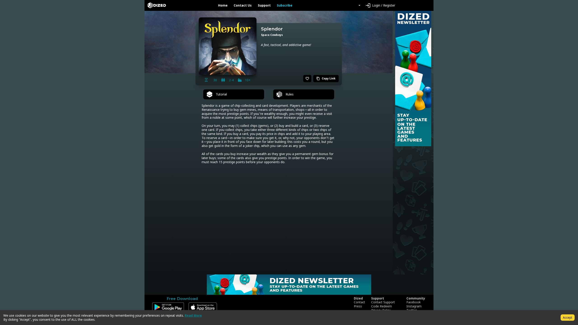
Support (264, 5)
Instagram (414, 306)
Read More (193, 315)
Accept (567, 317)
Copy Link (326, 78)
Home (223, 5)
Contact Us (243, 5)
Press (358, 306)
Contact (359, 302)
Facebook (413, 302)
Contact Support (383, 302)
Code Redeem (381, 306)
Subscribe (284, 5)
